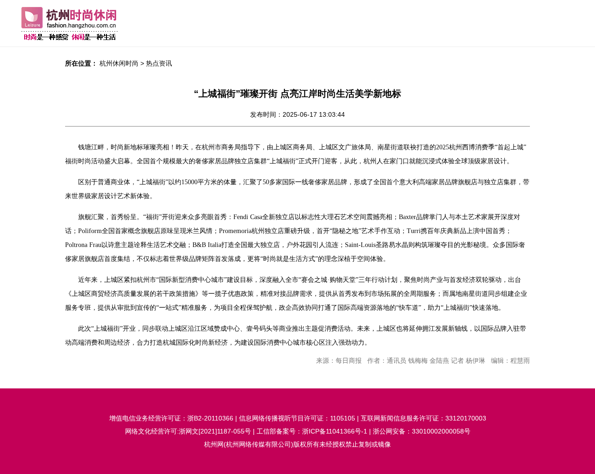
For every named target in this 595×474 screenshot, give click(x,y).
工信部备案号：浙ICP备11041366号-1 (312, 431)
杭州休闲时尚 (119, 63)
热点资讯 (159, 63)
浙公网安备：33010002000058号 (421, 431)
